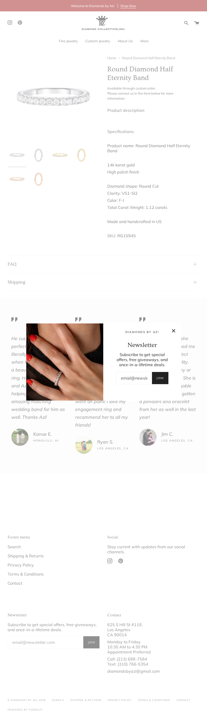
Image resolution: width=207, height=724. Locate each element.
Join (160, 378)
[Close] (173, 330)
